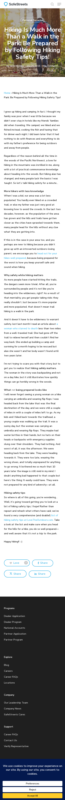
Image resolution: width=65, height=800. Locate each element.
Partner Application (15, 633)
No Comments (51, 66)
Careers (8, 671)
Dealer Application (14, 616)
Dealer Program (12, 622)
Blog (6, 665)
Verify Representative (16, 746)
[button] (59, 4)
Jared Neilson (17, 66)
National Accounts (14, 628)
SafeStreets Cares (14, 714)
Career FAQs (11, 676)
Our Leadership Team (16, 702)
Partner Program (13, 639)
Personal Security (32, 20)
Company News (12, 708)
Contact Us (10, 740)
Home (7, 93)
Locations (9, 682)
